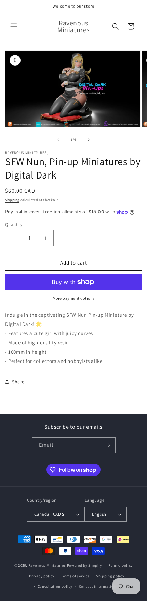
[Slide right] (88, 139)
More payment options (74, 298)
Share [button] (18, 382)
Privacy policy (41, 576)
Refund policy (120, 565)
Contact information (97, 586)
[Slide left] (58, 139)
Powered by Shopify (84, 565)
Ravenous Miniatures (47, 565)
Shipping (12, 200)
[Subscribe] (107, 445)
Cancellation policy (55, 586)
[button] (13, 26)
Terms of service (75, 576)
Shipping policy (110, 576)
